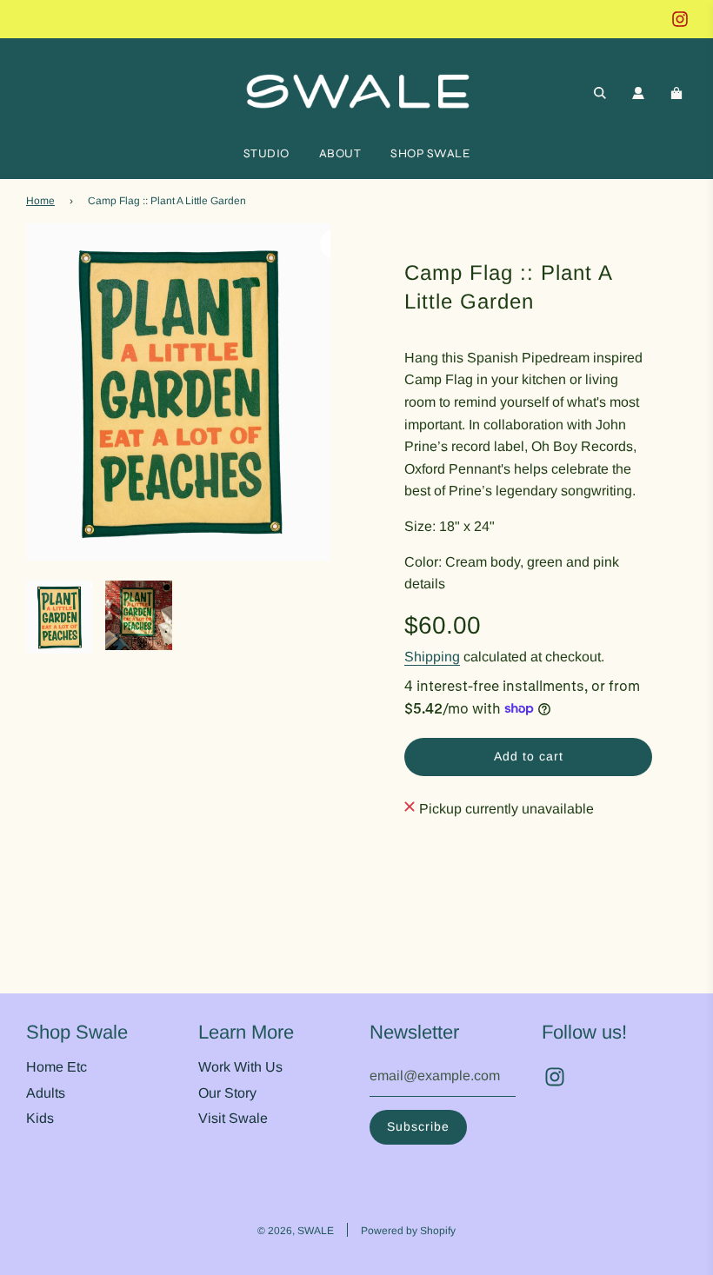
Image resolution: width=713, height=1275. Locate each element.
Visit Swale (233, 1118)
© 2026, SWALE (295, 1231)
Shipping (432, 656)
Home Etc (56, 1066)
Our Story (227, 1093)
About (340, 153)
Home (40, 201)
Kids (40, 1118)
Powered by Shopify (408, 1231)
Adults (45, 1093)
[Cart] (678, 93)
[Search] (600, 93)
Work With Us (240, 1066)
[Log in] (638, 93)
